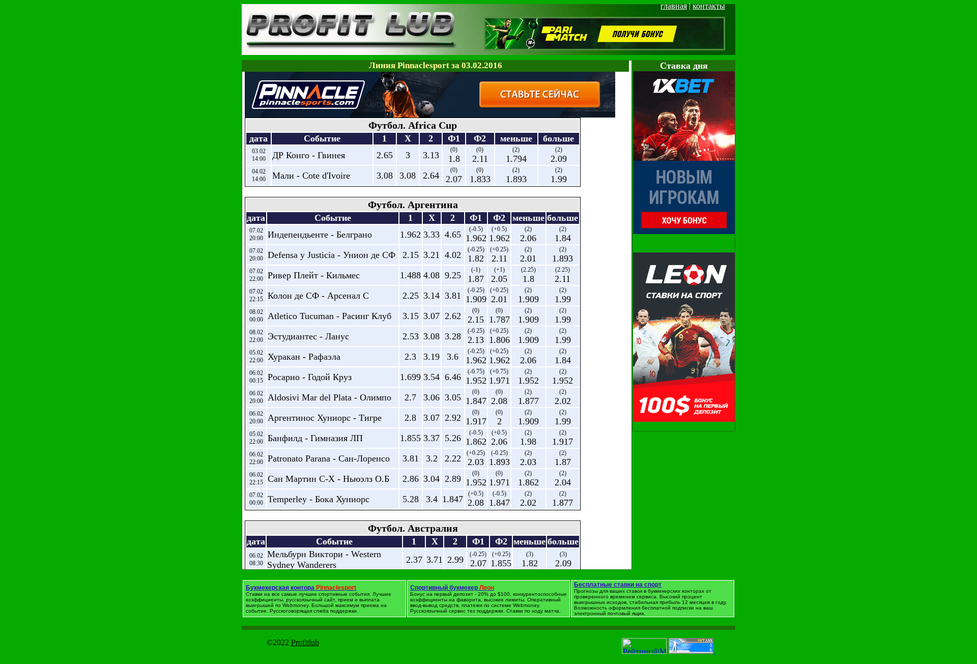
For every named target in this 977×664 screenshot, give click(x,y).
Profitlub (305, 642)
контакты (709, 6)
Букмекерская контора (301, 587)
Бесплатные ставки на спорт (618, 584)
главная (673, 6)
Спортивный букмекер (452, 587)
